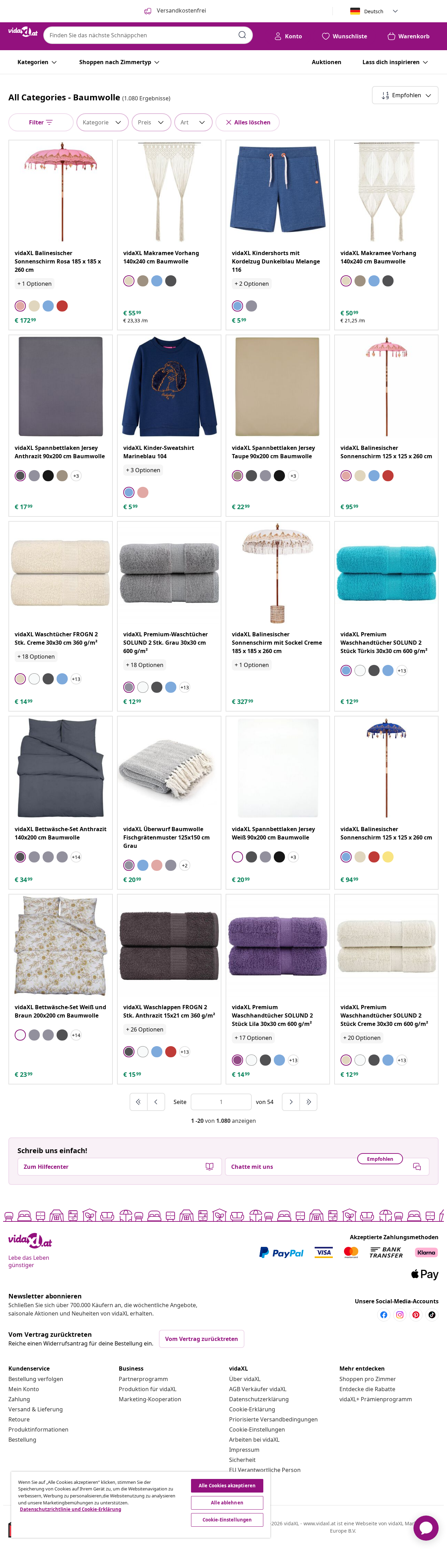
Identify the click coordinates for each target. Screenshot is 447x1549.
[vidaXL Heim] (23, 31)
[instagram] (399, 1314)
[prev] (156, 1102)
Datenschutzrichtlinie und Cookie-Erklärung (70, 1509)
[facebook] (383, 1314)
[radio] (20, 306)
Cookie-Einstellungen (257, 1429)
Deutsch (373, 11)
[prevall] (139, 1102)
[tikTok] (431, 1314)
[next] (291, 1102)
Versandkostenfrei (180, 10)
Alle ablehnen (227, 1503)
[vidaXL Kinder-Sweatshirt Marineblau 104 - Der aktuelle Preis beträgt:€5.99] (169, 386)
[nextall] (308, 1102)
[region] (140, 1505)
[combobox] (148, 35)
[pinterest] (415, 1314)
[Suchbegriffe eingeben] (242, 34)
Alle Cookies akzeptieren (227, 1485)
